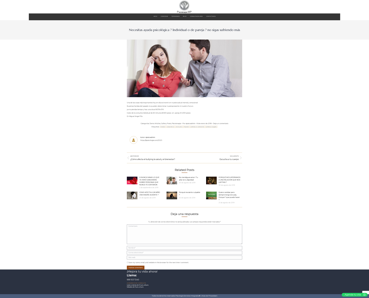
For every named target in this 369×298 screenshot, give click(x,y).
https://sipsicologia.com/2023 (151, 140)
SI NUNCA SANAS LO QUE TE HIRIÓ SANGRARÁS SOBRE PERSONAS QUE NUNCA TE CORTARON (149, 181)
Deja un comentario (220, 123)
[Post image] (132, 180)
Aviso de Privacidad (209, 296)
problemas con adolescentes (197, 126)
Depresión (186, 126)
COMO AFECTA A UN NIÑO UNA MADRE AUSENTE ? (149, 193)
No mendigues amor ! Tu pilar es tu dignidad (188, 178)
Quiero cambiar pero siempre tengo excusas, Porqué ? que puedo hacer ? (229, 196)
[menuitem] (155, 17)
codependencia (170, 126)
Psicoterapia (176, 123)
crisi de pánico (179, 126)
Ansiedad (162, 126)
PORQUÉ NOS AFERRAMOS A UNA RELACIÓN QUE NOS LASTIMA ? (229, 179)
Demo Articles (155, 123)
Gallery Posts (166, 123)
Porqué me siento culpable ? (189, 193)
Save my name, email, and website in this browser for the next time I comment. (159, 262)
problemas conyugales (211, 126)
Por (188, 123)
